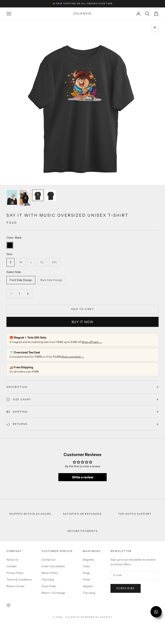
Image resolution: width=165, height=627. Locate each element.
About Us (12, 559)
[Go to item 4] (50, 195)
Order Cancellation (53, 566)
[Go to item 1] (12, 197)
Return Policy (49, 573)
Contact (11, 566)
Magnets (88, 559)
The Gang (47, 579)
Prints (86, 579)
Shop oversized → (72, 356)
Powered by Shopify (97, 617)
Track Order (48, 586)
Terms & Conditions (19, 579)
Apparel (88, 586)
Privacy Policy (15, 573)
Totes (86, 566)
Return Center (15, 586)
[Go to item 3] (37, 195)
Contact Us (48, 559)
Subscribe (125, 588)
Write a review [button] (82, 477)
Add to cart (82, 309)
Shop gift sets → (92, 342)
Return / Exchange (53, 593)
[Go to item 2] (25, 198)
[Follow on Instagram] (8, 605)
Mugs (86, 573)
